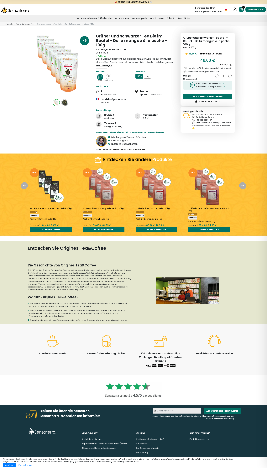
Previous (24, 185)
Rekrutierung (142, 452)
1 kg (147, 76)
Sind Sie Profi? (255, 9)
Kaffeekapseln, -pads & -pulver (148, 18)
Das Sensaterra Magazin (147, 448)
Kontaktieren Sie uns (205, 117)
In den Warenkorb (50, 229)
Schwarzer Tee (28, 24)
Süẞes (187, 18)
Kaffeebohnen (122, 18)
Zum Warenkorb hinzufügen (207, 96)
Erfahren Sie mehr (25, 465)
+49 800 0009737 (204, 120)
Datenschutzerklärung (224, 419)
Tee (180, 18)
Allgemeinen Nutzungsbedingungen (218, 416)
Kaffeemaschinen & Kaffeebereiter (94, 18)
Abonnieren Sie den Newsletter (222, 411)
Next (242, 185)
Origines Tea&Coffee (114, 49)
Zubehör (171, 18)
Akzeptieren (9, 465)
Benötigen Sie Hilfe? (205, 8)
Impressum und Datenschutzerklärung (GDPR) (104, 443)
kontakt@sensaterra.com (208, 11)
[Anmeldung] (235, 9)
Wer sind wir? (142, 443)
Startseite (9, 24)
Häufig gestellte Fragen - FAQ (150, 439)
